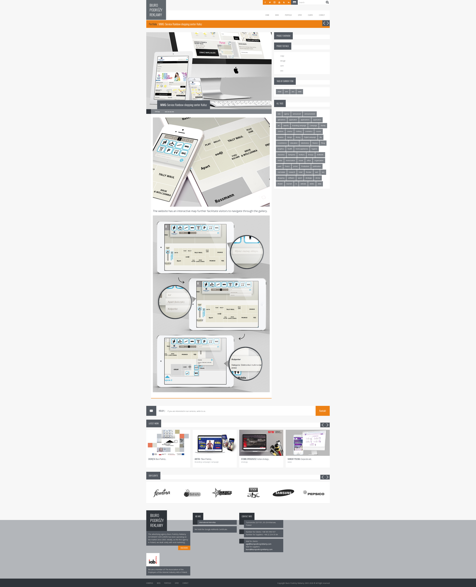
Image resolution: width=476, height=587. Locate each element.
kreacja (310, 155)
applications (305, 120)
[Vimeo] (270, 2)
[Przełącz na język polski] (294, 2)
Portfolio (288, 15)
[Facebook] (265, 2)
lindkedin (320, 155)
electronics (305, 143)
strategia (309, 178)
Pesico (287, 166)
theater (280, 184)
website (303, 184)
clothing (298, 131)
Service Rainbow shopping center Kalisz (183, 104)
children (280, 131)
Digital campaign (310, 137)
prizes (295, 166)
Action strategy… (255, 459)
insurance (281, 155)
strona (317, 178)
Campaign (313, 126)
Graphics (281, 149)
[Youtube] (279, 2)
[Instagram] (274, 2)
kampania (291, 155)
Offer (300, 15)
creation (280, 137)
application (293, 120)
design (289, 137)
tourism (289, 184)
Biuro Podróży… (157, 459)
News (277, 15)
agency (286, 114)
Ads (279, 114)
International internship (207, 522)
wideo (312, 184)
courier (318, 131)
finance (315, 143)
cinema (289, 131)
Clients (310, 15)
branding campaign (299, 126)
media (280, 160)
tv (296, 184)
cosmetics (308, 131)
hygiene (314, 149)
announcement (309, 114)
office (309, 160)
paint (279, 166)
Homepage (149, 583)
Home (267, 15)
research (292, 172)
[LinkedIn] (288, 2)
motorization (290, 160)
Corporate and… (300, 459)
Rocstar (308, 172)
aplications (281, 120)
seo (293, 92)
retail (279, 92)
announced (297, 114)
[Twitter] (284, 2)
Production (305, 166)
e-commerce (282, 143)
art (279, 126)
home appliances (302, 149)
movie (301, 160)
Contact (322, 15)
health (290, 149)
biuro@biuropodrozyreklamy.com (259, 549)
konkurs (301, 155)
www (299, 92)
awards (286, 126)
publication (317, 166)
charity (323, 126)
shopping (281, 178)
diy (321, 137)
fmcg (323, 143)
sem (286, 92)
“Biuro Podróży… (203, 459)
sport (300, 178)
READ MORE (184, 547)
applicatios (317, 120)
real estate (281, 172)
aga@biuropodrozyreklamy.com (258, 544)
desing (298, 137)
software (291, 178)
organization (318, 160)
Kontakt (322, 411)
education (293, 143)
